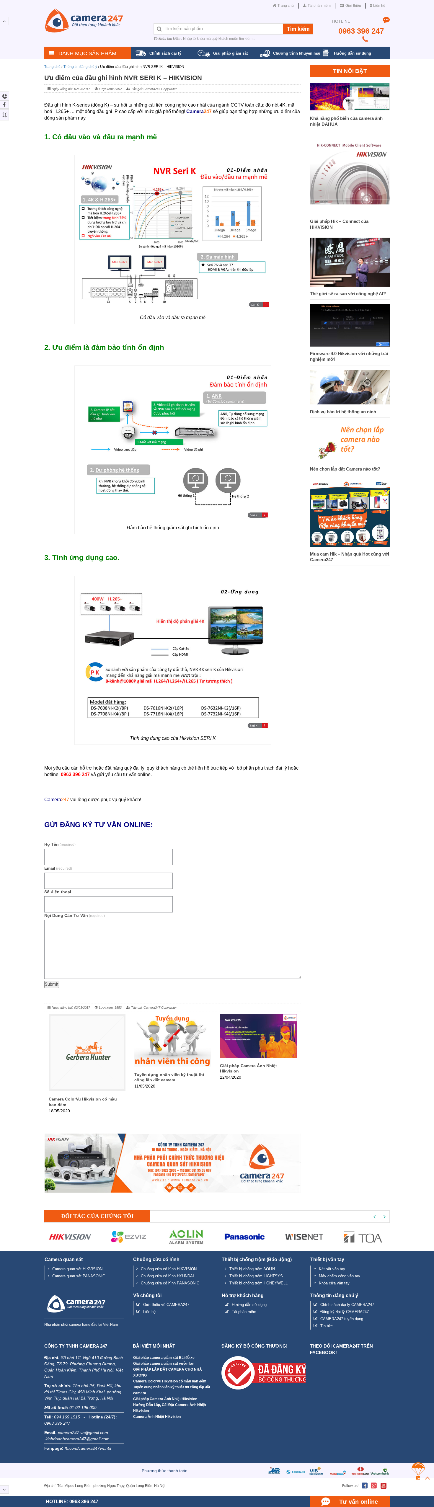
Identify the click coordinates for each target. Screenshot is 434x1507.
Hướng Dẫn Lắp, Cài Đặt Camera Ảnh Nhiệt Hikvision (169, 1408)
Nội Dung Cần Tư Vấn (74, 915)
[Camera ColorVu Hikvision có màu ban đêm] (87, 1089)
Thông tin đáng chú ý (80, 67)
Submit (51, 984)
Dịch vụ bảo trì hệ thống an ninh (343, 411)
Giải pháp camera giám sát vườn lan (163, 1363)
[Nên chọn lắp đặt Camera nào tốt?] (350, 460)
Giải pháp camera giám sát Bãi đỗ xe (164, 1358)
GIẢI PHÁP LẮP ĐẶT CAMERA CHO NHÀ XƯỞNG (167, 1372)
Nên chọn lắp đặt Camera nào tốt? (345, 468)
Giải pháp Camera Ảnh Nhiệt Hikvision (165, 1399)
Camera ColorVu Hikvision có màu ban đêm (169, 1381)
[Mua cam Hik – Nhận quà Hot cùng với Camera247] (350, 545)
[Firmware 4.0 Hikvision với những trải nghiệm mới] (350, 344)
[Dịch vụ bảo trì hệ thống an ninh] (350, 402)
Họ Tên (60, 844)
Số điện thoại (57, 891)
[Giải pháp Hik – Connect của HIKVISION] (350, 212)
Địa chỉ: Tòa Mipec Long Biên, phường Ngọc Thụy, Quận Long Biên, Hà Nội (104, 1486)
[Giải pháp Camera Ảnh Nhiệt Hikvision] (258, 1056)
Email (58, 868)
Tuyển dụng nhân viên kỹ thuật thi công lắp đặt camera (171, 1390)
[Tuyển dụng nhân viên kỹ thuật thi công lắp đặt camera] (172, 1064)
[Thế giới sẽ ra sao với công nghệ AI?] (350, 285)
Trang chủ (52, 67)
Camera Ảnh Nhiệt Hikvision (157, 1417)
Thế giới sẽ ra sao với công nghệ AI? (348, 293)
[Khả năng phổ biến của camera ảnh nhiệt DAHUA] (350, 109)
